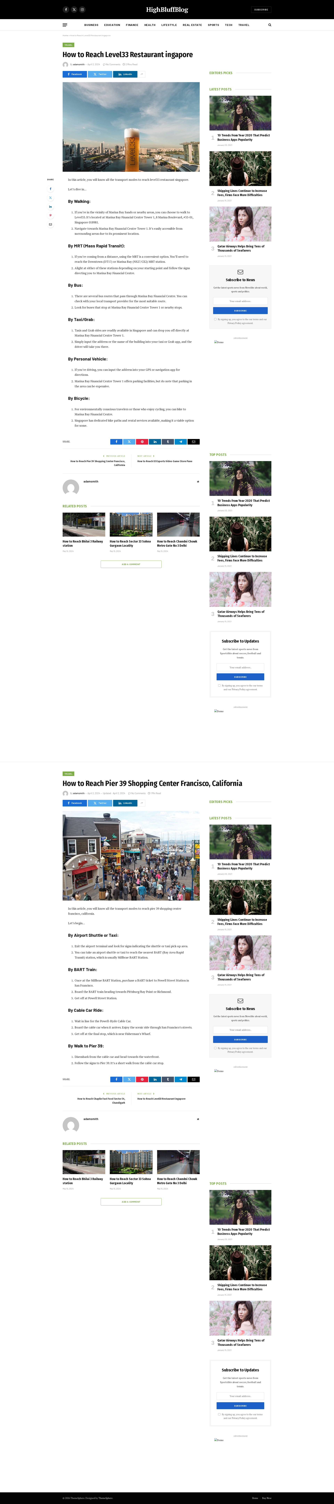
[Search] (269, 25)
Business (91, 24)
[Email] (50, 224)
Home (65, 35)
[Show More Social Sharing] (141, 74)
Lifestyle (169, 24)
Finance (132, 24)
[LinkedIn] (50, 206)
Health (150, 24)
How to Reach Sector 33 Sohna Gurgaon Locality (130, 544)
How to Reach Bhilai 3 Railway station (83, 544)
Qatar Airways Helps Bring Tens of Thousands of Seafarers (240, 248)
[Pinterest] (50, 215)
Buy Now (266, 1498)
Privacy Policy (234, 323)
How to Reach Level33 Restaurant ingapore (161, 1098)
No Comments (113, 64)
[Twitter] (50, 197)
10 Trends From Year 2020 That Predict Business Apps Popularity (243, 137)
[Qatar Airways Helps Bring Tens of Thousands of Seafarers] (240, 224)
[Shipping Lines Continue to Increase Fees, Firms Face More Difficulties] (240, 168)
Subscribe (261, 9)
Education (112, 24)
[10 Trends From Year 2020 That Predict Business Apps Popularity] (240, 113)
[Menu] (65, 25)
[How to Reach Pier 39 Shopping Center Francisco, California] (131, 856)
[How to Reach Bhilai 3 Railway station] (84, 525)
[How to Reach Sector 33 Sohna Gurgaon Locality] (131, 525)
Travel (244, 24)
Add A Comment (131, 564)
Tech (228, 24)
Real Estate (192, 24)
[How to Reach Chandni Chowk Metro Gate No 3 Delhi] (178, 525)
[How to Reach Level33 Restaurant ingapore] (131, 127)
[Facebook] (50, 188)
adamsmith (79, 64)
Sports (213, 24)
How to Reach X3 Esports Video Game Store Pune (164, 461)
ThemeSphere (105, 1498)
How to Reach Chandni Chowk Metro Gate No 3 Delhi (177, 544)
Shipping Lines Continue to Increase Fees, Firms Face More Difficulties (242, 193)
